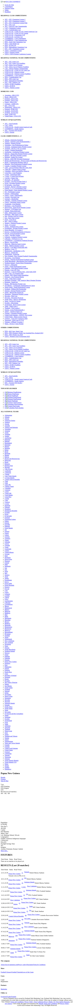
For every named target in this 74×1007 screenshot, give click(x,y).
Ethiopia (7, 526)
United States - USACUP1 (13, 116)
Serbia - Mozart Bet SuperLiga (14, 292)
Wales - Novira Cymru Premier (14, 324)
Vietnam (7, 759)
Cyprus (7, 504)
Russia (7, 679)
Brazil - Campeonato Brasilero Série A (16, 162)
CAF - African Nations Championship (16, 68)
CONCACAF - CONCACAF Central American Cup (21, 31)
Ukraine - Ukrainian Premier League (16, 313)
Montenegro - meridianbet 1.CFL (15, 251)
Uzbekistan (8, 753)
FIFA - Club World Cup (12, 44)
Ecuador (7, 512)
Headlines (8, 12)
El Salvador (8, 516)
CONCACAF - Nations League (14, 72)
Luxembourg (9, 604)
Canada (7, 474)
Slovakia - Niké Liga (11, 296)
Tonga (6, 734)
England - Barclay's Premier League (16, 187)
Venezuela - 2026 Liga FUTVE (14, 320)
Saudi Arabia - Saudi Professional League (17, 287)
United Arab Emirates (11, 748)
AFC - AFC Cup (10, 24)
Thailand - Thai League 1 (12, 308)
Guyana (7, 554)
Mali (6, 615)
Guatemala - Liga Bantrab (12, 204)
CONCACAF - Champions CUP (15, 35)
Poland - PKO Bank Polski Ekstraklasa (16, 275)
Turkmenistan (9, 741)
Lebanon (7, 594)
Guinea (7, 550)
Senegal (7, 691)
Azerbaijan (8, 438)
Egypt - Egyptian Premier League (15, 183)
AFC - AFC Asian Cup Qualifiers (15, 63)
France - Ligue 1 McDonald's (14, 195)
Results (3, 777)
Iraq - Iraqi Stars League (12, 218)
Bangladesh (8, 443)
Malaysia (7, 611)
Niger (6, 646)
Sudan (6, 715)
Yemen (7, 766)
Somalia (7, 705)
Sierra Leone (8, 696)
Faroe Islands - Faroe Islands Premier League (18, 190)
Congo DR (8, 493)
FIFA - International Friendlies (14, 81)
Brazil (6, 462)
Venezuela (8, 757)
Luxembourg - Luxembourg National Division (19, 240)
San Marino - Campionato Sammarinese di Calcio (20, 285)
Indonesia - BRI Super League (14, 214)
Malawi (7, 609)
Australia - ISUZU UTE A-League (15, 148)
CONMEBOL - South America (14, 129)
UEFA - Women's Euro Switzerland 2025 (17, 336)
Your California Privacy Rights (43, 1002)
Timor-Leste (8, 731)
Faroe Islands (9, 528)
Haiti (6, 556)
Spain (6, 710)
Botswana (8, 460)
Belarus (7, 446)
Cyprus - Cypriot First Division (14, 176)
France (7, 533)
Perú (6, 665)
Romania (7, 677)
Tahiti (6, 724)
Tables (7, 10)
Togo (6, 733)
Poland (7, 668)
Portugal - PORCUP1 (11, 109)
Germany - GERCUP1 (12, 104)
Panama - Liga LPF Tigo (12, 270)
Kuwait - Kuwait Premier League (15, 233)
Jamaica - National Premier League (15, 223)
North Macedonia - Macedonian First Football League (21, 261)
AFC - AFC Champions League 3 (15, 21)
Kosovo (7, 587)
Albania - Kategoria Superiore (14, 140)
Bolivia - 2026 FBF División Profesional (17, 159)
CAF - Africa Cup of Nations (13, 65)
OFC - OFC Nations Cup (12, 82)
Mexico (7, 622)
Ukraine (7, 746)
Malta (6, 616)
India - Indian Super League (13, 213)
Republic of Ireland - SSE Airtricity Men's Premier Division (23, 280)
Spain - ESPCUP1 (10, 114)
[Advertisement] (37, 807)
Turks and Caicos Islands (12, 743)
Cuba (6, 500)
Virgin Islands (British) (11, 760)
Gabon (7, 535)
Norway (7, 653)
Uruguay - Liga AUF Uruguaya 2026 (16, 318)
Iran (6, 568)
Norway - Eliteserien (11, 265)
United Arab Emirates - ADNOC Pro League (18, 315)
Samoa (7, 684)
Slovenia (7, 701)
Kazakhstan (8, 580)
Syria (6, 722)
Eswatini (7, 524)
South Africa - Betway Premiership (15, 299)
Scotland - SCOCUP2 (11, 112)
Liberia (7, 597)
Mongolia (8, 625)
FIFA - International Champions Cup (16, 47)
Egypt (6, 514)
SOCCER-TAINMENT (13, 1)
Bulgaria (7, 464)
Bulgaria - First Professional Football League (18, 164)
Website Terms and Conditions (48, 1003)
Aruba (6, 432)
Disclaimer (30, 964)
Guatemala (8, 549)
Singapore (8, 698)
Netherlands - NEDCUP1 (12, 107)
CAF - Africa (9, 125)
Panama (7, 660)
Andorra (7, 422)
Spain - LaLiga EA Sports (12, 301)
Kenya (7, 582)
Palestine (7, 658)
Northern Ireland (10, 651)
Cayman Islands (9, 478)
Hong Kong (8, 559)
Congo (7, 491)
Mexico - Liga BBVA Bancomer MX (16, 247)
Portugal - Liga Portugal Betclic (14, 277)
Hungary (7, 561)
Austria (7, 436)
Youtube (13, 996)
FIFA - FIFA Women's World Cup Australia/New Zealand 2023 (24, 333)
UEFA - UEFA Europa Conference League (18, 54)
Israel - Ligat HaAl (10, 220)
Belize (6, 450)
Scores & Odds (9, 5)
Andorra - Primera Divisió (13, 143)
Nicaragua (8, 644)
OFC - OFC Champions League (14, 49)
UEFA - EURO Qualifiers (13, 84)
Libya (6, 599)
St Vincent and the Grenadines (14, 714)
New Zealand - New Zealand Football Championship (21, 256)
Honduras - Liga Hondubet (13, 206)
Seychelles (8, 694)
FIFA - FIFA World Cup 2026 (14, 335)
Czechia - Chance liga (11, 178)
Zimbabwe (8, 769)
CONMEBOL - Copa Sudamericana (16, 40)
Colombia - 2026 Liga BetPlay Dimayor (17, 171)
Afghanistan (8, 415)
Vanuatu (7, 755)
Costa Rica (8, 497)
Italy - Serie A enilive (11, 221)
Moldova (7, 623)
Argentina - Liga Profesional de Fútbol (16, 145)
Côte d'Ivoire (9, 469)
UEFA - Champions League (13, 50)
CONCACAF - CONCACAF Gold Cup (17, 70)
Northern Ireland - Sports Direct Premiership (18, 263)
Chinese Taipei (9, 486)
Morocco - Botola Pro (11, 252)
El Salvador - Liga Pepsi (12, 185)
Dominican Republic (11, 511)
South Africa (8, 707)
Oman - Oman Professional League (15, 266)
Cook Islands (9, 495)
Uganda (7, 745)
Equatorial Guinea (10, 519)
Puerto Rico (8, 672)
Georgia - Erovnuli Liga (12, 197)
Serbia (6, 693)
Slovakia (7, 700)
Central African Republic (12, 479)
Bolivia (7, 457)
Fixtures (3, 779)
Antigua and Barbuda (11, 427)
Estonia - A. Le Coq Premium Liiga (15, 188)
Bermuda (7, 453)
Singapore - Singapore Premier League (16, 294)
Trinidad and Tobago (11, 736)
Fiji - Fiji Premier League (12, 192)
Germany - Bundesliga (11, 199)
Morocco (7, 630)
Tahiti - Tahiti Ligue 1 (11, 306)
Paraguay (7, 663)
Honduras (8, 557)
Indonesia (8, 566)
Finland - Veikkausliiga (12, 193)
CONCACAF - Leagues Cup (14, 37)
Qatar (6, 674)
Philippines (8, 667)
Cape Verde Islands (10, 476)
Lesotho (7, 596)
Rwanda (7, 681)
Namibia (7, 635)
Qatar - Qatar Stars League (13, 278)
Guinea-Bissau (9, 552)
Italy (6, 573)
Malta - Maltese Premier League (14, 246)
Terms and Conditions (17, 1002)
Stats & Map (4, 781)
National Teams (9, 8)
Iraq (6, 570)
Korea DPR (8, 583)
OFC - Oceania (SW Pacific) (13, 130)
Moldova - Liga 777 (11, 249)
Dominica (8, 509)
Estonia (7, 523)
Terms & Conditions (39, 964)
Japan (6, 576)
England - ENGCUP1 (11, 99)
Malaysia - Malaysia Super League (15, 244)
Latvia (6, 592)
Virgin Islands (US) (10, 762)
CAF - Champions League (13, 28)
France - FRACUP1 (11, 102)
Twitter (9, 996)
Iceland (7, 563)
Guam (6, 547)
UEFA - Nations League (12, 87)
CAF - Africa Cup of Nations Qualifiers (17, 67)
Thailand (7, 729)
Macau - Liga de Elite (11, 242)
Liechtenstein (9, 601)
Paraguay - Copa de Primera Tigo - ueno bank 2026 (20, 272)
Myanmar (8, 634)
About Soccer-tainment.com (9, 964)
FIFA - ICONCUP (10, 45)
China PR (8, 485)
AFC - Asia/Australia (11, 123)
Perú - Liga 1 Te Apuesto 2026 (14, 273)
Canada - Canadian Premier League (15, 166)
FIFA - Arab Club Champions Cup (15, 42)
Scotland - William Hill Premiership (15, 289)
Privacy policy (22, 964)
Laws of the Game (28, 972)
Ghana (7, 540)
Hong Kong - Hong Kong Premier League (18, 207)
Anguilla (7, 426)
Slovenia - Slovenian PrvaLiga (14, 298)
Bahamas (7, 439)
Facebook (4, 996)
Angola (7, 424)
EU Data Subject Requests (61, 1002)
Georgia (7, 537)
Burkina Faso (9, 465)
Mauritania (8, 618)
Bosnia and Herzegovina (12, 459)
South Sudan (8, 708)
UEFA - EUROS (10, 86)
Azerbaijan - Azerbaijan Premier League (17, 152)
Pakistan (7, 656)
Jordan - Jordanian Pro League (14, 226)
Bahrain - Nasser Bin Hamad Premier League (18, 154)
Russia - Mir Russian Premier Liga (15, 284)
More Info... (4, 851)
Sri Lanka (8, 712)
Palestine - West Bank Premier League (16, 268)
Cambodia (8, 471)
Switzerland (8, 720)
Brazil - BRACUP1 (11, 97)
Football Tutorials (17, 972)
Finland (7, 531)
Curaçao (7, 502)
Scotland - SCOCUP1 (11, 111)
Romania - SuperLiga (11, 282)
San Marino (8, 686)
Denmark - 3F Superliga (12, 180)
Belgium (7, 448)
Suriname (7, 717)
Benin (6, 452)
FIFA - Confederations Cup (13, 77)
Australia (7, 434)
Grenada (7, 545)
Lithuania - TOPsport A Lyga (13, 239)
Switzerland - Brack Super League (15, 305)
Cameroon (8, 472)
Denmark (7, 505)
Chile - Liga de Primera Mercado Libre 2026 (18, 167)
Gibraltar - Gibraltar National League (16, 200)
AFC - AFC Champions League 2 (15, 19)
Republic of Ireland (10, 675)
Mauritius (7, 620)
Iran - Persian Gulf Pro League (14, 216)
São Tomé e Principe (11, 682)
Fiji (6, 530)
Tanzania (7, 727)
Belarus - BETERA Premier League (16, 155)
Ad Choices (8, 1003)
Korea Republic (9, 585)
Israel (6, 571)
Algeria (7, 419)
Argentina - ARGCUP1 (12, 95)
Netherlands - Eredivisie (12, 254)
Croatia (7, 498)
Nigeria (7, 648)
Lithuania (7, 602)
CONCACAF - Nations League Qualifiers (18, 74)
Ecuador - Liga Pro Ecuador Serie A (16, 181)
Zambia (7, 767)
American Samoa (10, 420)
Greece (7, 544)
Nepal (6, 637)
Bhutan (7, 455)
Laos (6, 590)
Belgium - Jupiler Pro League (14, 157)
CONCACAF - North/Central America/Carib (18, 127)
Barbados (7, 445)
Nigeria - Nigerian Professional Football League (19, 259)
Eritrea (7, 521)
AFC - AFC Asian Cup (12, 61)
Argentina (8, 429)
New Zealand (9, 642)
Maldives (7, 613)
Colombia (8, 488)
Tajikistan (8, 726)
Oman (6, 655)
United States (9, 750)
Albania (7, 417)
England (7, 517)
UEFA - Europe (9, 132)
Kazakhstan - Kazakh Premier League (16, 228)
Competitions (9, 6)
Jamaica (7, 575)
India (6, 564)
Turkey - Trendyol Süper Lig (13, 311)
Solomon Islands (10, 703)
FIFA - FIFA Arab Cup (12, 79)
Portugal (7, 670)
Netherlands (8, 639)
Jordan (7, 578)
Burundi (7, 467)
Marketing (4, 989)
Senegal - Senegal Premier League (15, 291)
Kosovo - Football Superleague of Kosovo (17, 232)
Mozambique (9, 632)
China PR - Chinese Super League (15, 169)
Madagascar (8, 608)
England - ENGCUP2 (11, 100)
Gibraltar (7, 542)
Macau (7, 606)
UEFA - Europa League (12, 52)
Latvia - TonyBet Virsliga (12, 235)
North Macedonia (10, 649)
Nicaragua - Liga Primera (12, 258)
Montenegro (8, 627)
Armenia (7, 431)
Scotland (7, 689)
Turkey (7, 740)
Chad (6, 481)
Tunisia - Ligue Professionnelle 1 (15, 310)
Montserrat (8, 629)
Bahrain (7, 441)
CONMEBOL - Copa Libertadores (15, 38)
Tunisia (7, 738)
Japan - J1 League (10, 225)
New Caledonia (9, 641)
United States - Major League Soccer (16, 317)
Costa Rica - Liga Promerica (13, 173)
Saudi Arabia (9, 687)
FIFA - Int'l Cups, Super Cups (14, 331)
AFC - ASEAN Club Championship (16, 26)
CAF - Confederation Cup (13, 30)
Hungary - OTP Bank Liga (13, 209)
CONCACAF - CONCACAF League (16, 33)
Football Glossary (6, 972)
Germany (7, 538)
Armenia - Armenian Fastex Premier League (18, 147)
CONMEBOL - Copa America (14, 75)
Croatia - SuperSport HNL (13, 174)
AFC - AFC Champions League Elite (16, 23)
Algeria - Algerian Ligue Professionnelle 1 (17, 141)
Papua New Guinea (11, 661)
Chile (6, 483)
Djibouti (7, 507)
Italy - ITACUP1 (10, 105)
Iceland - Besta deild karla (12, 211)
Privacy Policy (28, 1002)
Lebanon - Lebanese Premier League (16, 237)
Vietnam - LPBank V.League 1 (14, 322)
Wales (6, 764)
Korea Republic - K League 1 (14, 230)
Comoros (7, 490)
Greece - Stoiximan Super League (15, 202)
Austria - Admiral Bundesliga (13, 150)
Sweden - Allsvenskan (11, 303)
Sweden (7, 719)
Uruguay (7, 752)
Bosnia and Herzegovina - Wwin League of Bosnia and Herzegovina (26, 161)
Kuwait (7, 589)
